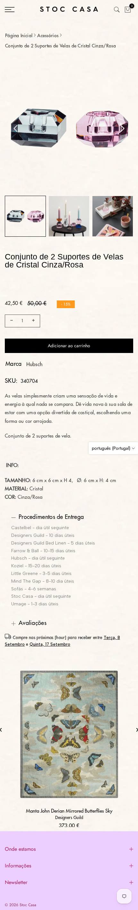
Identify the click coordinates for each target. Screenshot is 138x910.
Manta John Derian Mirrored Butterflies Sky (69, 811)
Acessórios (47, 35)
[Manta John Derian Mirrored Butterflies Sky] (69, 734)
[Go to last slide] (15, 128)
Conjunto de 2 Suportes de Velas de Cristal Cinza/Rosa (60, 46)
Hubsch (34, 364)
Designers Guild (69, 818)
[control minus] (10, 321)
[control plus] (34, 321)
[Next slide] (122, 128)
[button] (25, 216)
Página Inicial (18, 35)
